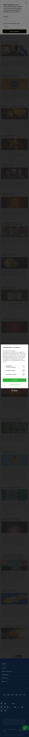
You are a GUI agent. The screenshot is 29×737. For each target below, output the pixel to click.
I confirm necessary (14, 384)
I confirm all (14, 380)
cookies (21, 352)
